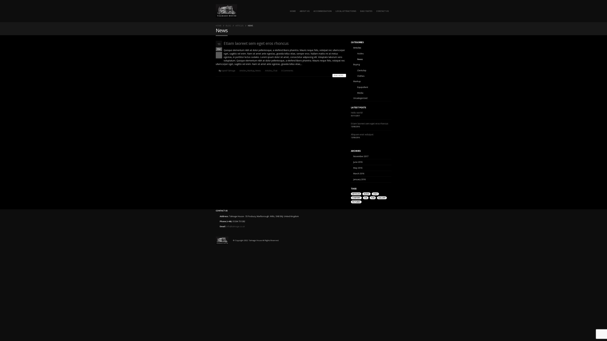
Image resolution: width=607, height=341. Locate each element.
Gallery (382, 198)
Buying (356, 64)
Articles (242, 70)
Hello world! (357, 112)
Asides (360, 53)
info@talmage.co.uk (235, 226)
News (258, 70)
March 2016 (358, 173)
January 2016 (359, 179)
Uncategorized (360, 98)
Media (360, 92)
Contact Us (382, 11)
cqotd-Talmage (228, 70)
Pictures (356, 202)
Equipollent (362, 87)
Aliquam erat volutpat (362, 134)
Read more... (339, 75)
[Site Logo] (226, 11)
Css (365, 198)
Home (293, 11)
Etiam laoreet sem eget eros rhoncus (256, 43)
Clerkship (361, 70)
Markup (250, 70)
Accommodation (322, 11)
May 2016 (357, 167)
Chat (275, 70)
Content (356, 198)
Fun (372, 198)
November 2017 (360, 156)
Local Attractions (346, 11)
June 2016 (357, 162)
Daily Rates (366, 11)
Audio (366, 194)
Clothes (361, 76)
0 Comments (287, 70)
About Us (305, 11)
